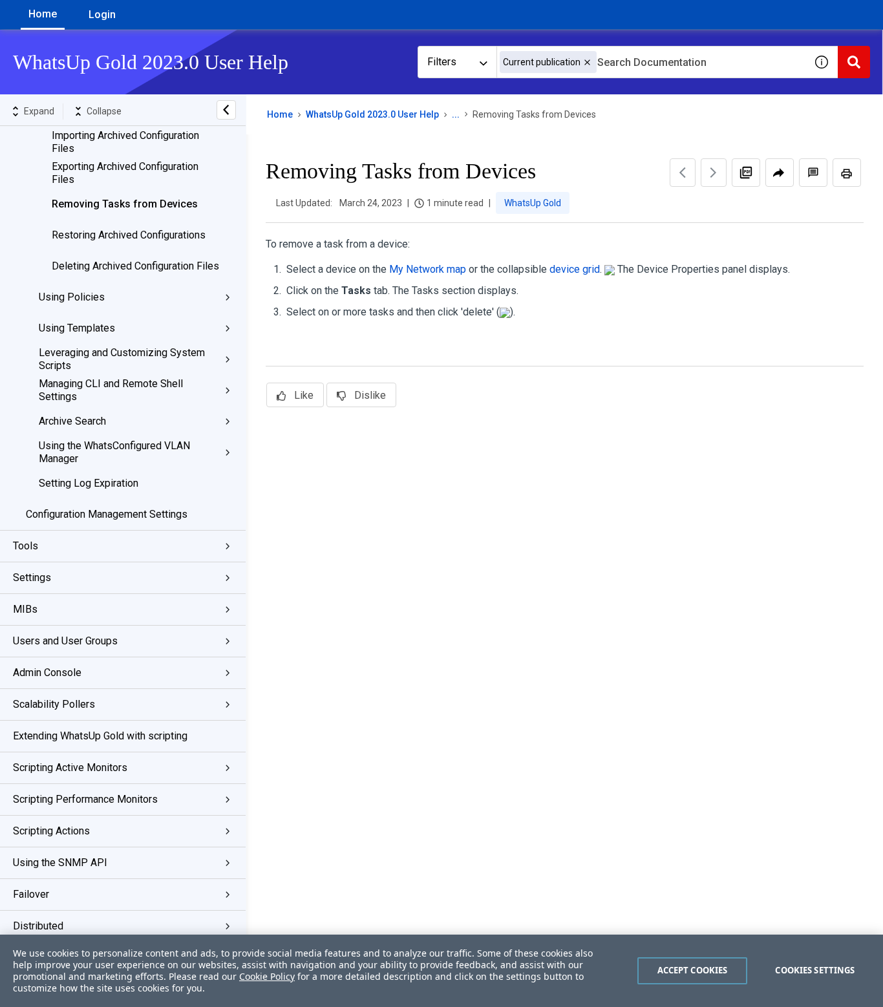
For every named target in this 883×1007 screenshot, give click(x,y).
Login (102, 14)
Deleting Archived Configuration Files (135, 266)
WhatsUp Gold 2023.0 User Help (372, 114)
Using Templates (77, 328)
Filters (441, 62)
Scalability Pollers (54, 704)
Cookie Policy (267, 976)
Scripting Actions (51, 831)
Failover (31, 894)
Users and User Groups (65, 641)
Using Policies (72, 297)
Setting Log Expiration (88, 483)
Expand (39, 111)
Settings (32, 577)
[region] (441, 971)
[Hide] (226, 110)
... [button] (456, 114)
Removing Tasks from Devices (125, 204)
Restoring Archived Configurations (129, 235)
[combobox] (650, 62)
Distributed (38, 926)
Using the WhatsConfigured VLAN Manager (114, 452)
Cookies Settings (815, 970)
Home (42, 14)
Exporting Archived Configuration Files (125, 173)
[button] (587, 62)
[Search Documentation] (854, 62)
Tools (25, 546)
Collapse (104, 111)
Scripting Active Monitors (70, 767)
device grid (574, 269)
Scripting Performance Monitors (85, 799)
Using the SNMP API (60, 862)
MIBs (25, 609)
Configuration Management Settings (106, 514)
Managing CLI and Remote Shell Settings (111, 390)
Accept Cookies (692, 970)
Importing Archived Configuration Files (125, 141)
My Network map (427, 269)
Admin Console (47, 672)
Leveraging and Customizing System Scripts (122, 359)
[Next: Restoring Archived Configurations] (713, 173)
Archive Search (72, 421)
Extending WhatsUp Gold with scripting (100, 736)
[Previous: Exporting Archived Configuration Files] (682, 173)
